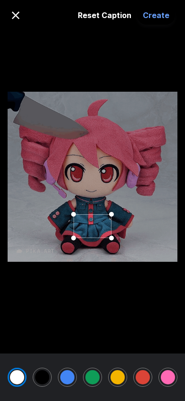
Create (156, 15)
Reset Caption (104, 15)
